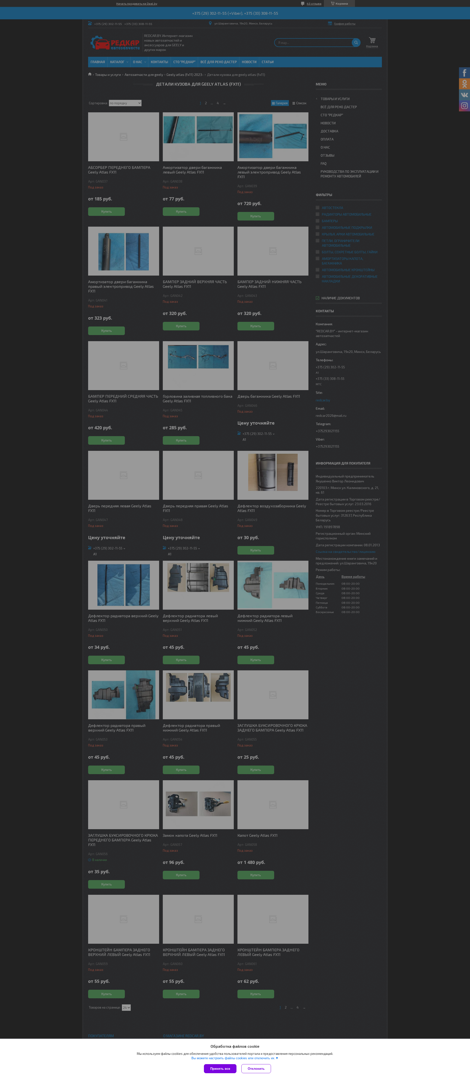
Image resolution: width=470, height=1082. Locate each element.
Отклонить (256, 1068)
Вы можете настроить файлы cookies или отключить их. (233, 1058)
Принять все (220, 1068)
